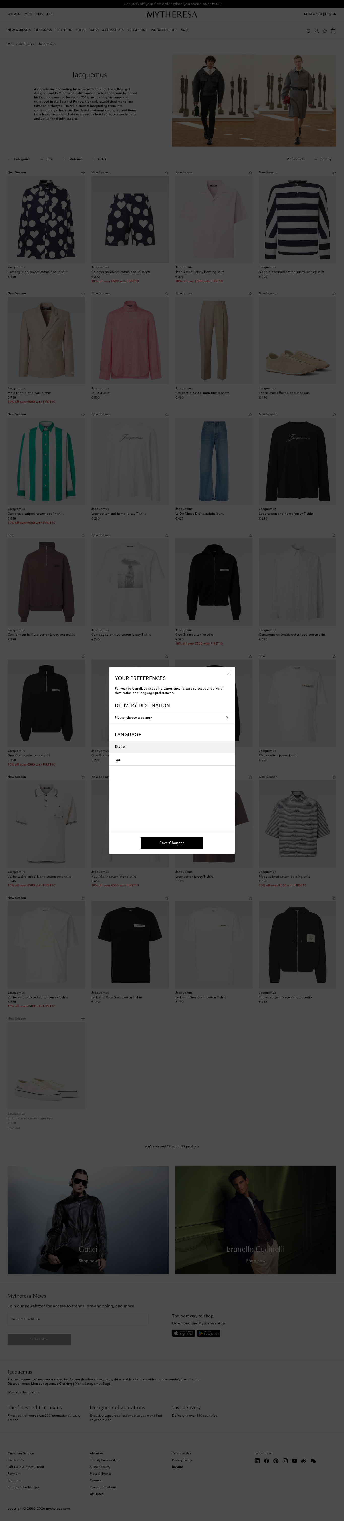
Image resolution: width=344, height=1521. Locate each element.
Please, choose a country (133, 717)
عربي (117, 759)
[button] (229, 673)
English (120, 746)
